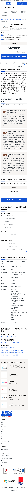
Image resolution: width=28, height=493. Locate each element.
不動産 (3, 429)
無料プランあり (5, 336)
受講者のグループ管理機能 (7, 348)
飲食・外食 (3, 427)
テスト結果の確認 (13, 355)
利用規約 (4, 487)
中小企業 (13, 342)
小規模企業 (19, 342)
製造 (2, 436)
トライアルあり (13, 336)
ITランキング (4, 465)
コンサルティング (5, 441)
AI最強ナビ (4, 460)
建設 (2, 424)
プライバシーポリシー (14, 487)
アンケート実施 (5, 355)
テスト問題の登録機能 (17, 352)
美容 (2, 443)
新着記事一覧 (4, 449)
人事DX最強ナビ (5, 463)
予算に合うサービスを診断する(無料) (14, 57)
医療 (2, 422)
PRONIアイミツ (5, 455)
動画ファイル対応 (19, 350)
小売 (2, 438)
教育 (2, 431)
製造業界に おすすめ (5, 15)
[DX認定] (9, 481)
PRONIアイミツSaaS (6, 458)
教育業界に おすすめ (14, 11)
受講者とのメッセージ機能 (7, 350)
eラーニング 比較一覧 (5, 11)
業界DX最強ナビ (4, 19)
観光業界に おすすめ (23, 11)
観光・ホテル (4, 434)
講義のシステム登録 (6, 352)
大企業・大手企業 (5, 342)
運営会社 (23, 487)
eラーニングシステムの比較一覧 (16, 19)
